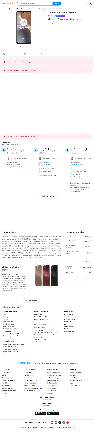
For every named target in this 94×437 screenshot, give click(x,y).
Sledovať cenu (64, 19)
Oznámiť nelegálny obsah (9, 391)
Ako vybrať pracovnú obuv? (41, 319)
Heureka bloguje (6, 386)
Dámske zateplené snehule (10, 336)
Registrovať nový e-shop (54, 375)
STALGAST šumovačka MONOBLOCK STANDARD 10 (47, 332)
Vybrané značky (8, 341)
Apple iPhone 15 (68, 315)
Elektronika (11, 9)
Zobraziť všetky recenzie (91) (47, 196)
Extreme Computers (13, 153)
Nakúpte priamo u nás (30, 380)
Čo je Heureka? (6, 373)
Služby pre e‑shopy (52, 378)
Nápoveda (50, 393)
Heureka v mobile (29, 375)
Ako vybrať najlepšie (41, 311)
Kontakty (4, 375)
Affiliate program (51, 388)
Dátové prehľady (52, 386)
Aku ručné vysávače (8, 326)
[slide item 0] (27, 46)
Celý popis (50, 23)
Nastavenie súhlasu (30, 383)
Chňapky (5, 317)
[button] (11, 54)
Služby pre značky (52, 383)
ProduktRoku (73, 378)
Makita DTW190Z (38, 330)
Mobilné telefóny (40, 9)
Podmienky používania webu (67, 428)
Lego (65, 324)
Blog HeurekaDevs (7, 388)
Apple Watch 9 (68, 317)
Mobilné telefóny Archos (10, 349)
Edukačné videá (51, 391)
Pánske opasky (7, 331)
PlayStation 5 (68, 322)
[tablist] (35, 54)
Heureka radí (28, 378)
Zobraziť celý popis (31, 300)
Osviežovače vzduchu (9, 324)
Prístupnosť (5, 393)
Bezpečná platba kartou (31, 388)
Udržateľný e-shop (75, 386)
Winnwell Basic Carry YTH (41, 328)
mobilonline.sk (43, 153)
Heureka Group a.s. (38, 428)
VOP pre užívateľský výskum (32, 391)
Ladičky (5, 315)
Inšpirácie (72, 383)
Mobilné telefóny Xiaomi (9, 347)
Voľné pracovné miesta (8, 380)
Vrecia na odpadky (8, 322)
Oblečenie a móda (69, 331)
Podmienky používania (8, 378)
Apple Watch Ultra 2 (70, 319)
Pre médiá (5, 383)
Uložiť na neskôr (77, 19)
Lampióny (5, 319)
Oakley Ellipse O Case (40, 340)
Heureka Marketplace (53, 380)
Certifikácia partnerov (76, 380)
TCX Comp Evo (38, 342)
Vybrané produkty (40, 324)
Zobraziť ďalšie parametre (79, 279)
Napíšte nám (47, 400)
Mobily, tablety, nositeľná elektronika (25, 9)
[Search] (4, 54)
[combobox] (35, 3)
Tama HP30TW (38, 337)
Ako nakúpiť (27, 373)
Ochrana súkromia (29, 386)
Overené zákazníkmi (75, 373)
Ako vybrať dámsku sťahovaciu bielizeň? (45, 317)
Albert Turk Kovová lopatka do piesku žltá (45, 335)
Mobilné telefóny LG (8, 354)
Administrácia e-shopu (53, 373)
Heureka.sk (4, 9)
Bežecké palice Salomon (10, 329)
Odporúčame (68, 311)
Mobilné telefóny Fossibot (10, 351)
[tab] (11, 54)
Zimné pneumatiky (69, 326)
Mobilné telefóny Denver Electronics (13, 344)
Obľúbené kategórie (10, 311)
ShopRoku (72, 375)
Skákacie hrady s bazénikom (11, 334)
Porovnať (53, 19)
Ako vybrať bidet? (39, 315)
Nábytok (66, 329)
